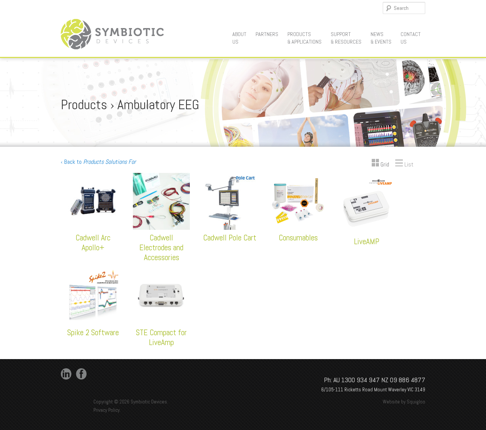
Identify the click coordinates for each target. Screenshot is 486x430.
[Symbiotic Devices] (112, 47)
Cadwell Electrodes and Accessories (161, 247)
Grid (384, 164)
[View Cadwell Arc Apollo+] (93, 228)
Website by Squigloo (404, 402)
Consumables (298, 237)
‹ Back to (98, 162)
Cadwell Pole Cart (229, 237)
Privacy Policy (106, 410)
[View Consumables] (298, 228)
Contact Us (411, 38)
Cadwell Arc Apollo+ (93, 242)
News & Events (381, 38)
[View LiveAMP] (366, 231)
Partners (267, 34)
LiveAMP (366, 241)
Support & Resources (346, 38)
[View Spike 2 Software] (93, 322)
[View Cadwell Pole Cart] (229, 228)
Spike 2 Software (93, 332)
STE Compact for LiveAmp (161, 337)
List (408, 164)
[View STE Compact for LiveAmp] (161, 322)
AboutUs (239, 38)
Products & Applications (304, 38)
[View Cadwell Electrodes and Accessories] (161, 228)
